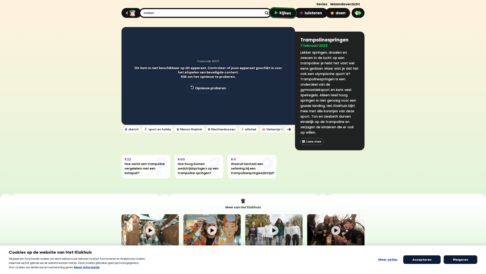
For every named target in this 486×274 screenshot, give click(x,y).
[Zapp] (358, 13)
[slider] (208, 108)
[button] (128, 116)
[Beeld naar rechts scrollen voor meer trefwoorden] (288, 129)
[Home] (131, 13)
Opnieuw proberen (210, 88)
